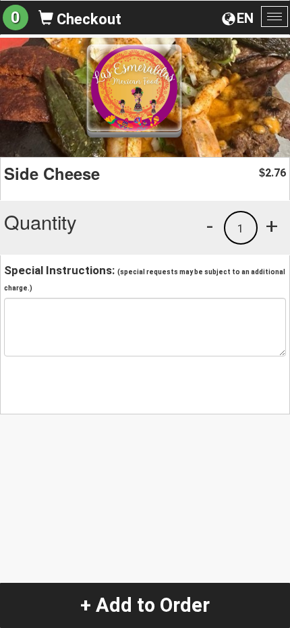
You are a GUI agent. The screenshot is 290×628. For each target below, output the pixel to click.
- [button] (209, 226)
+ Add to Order (145, 605)
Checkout (87, 19)
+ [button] (272, 226)
